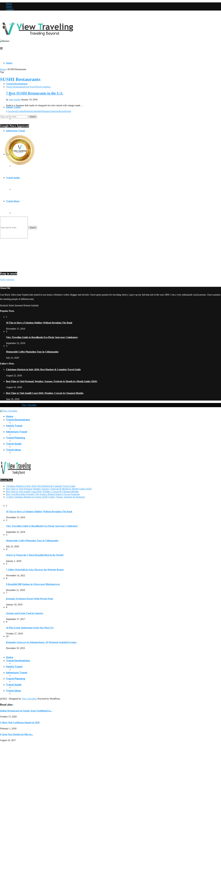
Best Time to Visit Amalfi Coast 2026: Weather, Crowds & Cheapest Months (44, 393)
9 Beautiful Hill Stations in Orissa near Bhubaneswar (33, 584)
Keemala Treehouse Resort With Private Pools (29, 598)
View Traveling (29, 405)
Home (9, 3)
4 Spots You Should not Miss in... (16, 734)
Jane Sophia (14, 99)
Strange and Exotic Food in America (24, 613)
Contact (9, 9)
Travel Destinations (17, 83)
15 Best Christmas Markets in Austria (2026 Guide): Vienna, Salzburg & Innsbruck (45, 497)
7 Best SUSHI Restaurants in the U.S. (34, 93)
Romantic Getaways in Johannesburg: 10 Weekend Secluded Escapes (41, 642)
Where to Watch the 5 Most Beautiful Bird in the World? (35, 555)
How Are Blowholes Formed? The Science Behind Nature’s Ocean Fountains (43, 494)
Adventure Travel (16, 431)
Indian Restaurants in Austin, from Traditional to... (26, 710)
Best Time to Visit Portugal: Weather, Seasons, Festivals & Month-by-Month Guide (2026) (51, 381)
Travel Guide (13, 443)
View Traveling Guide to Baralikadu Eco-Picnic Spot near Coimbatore (42, 337)
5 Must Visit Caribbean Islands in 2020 (20, 722)
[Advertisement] (90, 197)
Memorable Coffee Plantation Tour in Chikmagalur (32, 351)
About (9, 6)
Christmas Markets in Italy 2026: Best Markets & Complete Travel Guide (43, 369)
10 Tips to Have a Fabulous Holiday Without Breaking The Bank (39, 322)
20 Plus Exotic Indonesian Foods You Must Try (30, 627)
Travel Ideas (13, 449)
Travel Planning (15, 437)
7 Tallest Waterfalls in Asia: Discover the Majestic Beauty (35, 569)
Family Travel (14, 425)
